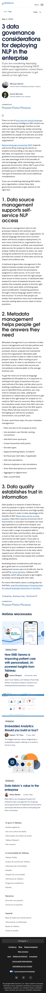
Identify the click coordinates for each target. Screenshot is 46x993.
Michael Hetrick (16, 84)
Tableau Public (11, 857)
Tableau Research (12, 840)
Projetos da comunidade (15, 874)
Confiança (12, 947)
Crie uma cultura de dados (15, 831)
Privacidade (33, 956)
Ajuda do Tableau (12, 926)
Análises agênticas (12, 827)
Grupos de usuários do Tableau (17, 862)
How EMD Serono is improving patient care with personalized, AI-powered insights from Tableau (20, 662)
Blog (10, 11)
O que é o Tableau (13, 823)
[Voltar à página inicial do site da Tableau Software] (10, 2)
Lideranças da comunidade (16, 866)
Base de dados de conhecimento (18, 918)
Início (5, 11)
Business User (19, 596)
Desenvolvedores (31, 947)
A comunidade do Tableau (17, 853)
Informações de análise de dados (18, 836)
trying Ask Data (18, 572)
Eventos (8, 887)
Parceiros (9, 896)
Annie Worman (16, 94)
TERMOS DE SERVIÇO (20, 956)
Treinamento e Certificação (16, 922)
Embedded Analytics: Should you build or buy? (21, 728)
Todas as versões (11, 931)
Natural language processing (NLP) (17, 145)
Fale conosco (10, 844)
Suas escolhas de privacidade (24, 971)
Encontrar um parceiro (14, 900)
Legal (9, 956)
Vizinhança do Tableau (14, 879)
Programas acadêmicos (14, 883)
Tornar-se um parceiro (14, 905)
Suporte (9, 913)
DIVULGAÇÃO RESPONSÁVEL (22, 961)
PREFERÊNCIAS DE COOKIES (22, 966)
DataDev (8, 870)
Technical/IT (31, 596)
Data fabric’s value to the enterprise (22, 788)
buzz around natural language (29, 120)
